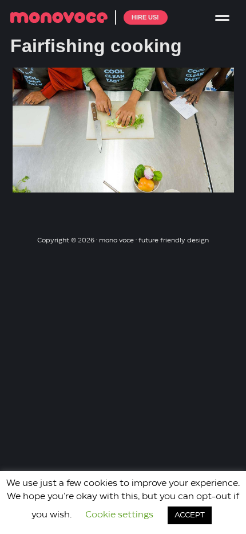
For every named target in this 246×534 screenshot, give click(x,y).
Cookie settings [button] (119, 515)
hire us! (145, 17)
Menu (222, 17)
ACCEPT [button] (189, 515)
